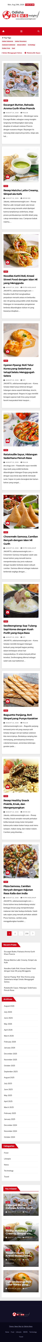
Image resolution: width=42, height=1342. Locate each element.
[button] (38, 31)
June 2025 (8, 1089)
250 (26, 933)
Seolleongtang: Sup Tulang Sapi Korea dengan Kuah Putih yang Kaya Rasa (20, 629)
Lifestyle (7, 1159)
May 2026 (8, 1024)
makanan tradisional (8, 45)
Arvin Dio (26, 198)
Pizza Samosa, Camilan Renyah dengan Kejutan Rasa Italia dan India (18, 890)
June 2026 (8, 1018)
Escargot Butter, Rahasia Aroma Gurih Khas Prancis (19, 1208)
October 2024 (9, 1137)
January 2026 (9, 1048)
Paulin (25, 113)
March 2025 (9, 1107)
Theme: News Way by (16, 1326)
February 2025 (10, 1113)
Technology (8, 1171)
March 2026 (9, 1036)
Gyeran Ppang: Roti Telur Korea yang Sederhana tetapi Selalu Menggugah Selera (19, 979)
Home (7, 1332)
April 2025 (8, 1101)
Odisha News (28, 1326)
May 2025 (8, 1095)
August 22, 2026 (12, 723)
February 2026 (10, 1042)
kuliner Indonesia (7, 41)
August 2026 (9, 1006)
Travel (6, 1177)
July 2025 (8, 1083)
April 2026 (8, 1030)
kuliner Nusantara (20, 41)
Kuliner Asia (6, 48)
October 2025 (9, 1066)
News (6, 1165)
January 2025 (9, 1119)
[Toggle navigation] (21, 31)
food (13, 48)
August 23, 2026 (12, 462)
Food (5, 100)
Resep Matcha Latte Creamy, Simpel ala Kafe (19, 1233)
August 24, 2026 (12, 113)
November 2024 (10, 1131)
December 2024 (10, 1125)
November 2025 (10, 1060)
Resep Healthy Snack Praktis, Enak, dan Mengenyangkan (16, 804)
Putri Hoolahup (29, 287)
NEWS (25, 1332)
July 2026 (8, 1012)
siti (24, 380)
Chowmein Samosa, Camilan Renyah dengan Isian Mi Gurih (20, 540)
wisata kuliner (21, 45)
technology (31, 45)
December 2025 (10, 1054)
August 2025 (9, 1078)
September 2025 (11, 1072)
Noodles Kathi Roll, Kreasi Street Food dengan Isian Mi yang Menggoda (20, 279)
